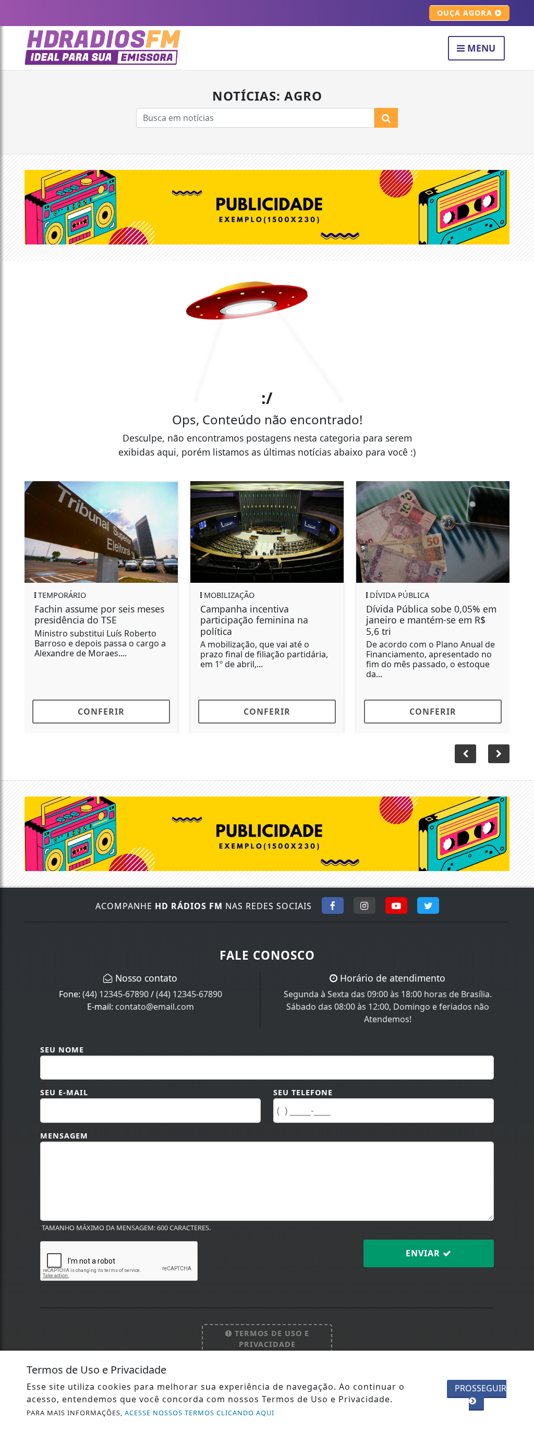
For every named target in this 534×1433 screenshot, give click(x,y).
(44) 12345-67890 (115, 994)
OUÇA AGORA (466, 13)
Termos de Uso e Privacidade (270, 1339)
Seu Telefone (303, 1092)
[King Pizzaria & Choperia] (267, 206)
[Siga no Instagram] (364, 905)
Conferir (101, 711)
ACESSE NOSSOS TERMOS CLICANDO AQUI (199, 1412)
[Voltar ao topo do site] (518, 859)
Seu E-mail (64, 1092)
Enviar (424, 1253)
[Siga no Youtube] (396, 905)
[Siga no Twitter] (428, 905)
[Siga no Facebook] (333, 905)
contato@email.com (154, 1006)
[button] (498, 753)
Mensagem (64, 1136)
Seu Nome (62, 1050)
